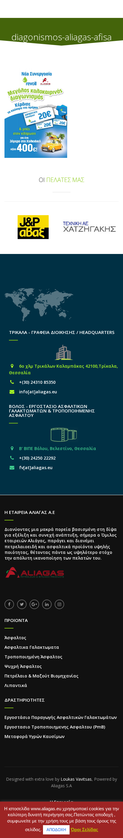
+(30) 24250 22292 (37, 458)
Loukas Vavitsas (76, 779)
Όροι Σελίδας (84, 829)
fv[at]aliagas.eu (36, 467)
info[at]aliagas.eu (38, 392)
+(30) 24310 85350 (37, 382)
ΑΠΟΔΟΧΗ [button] (56, 830)
